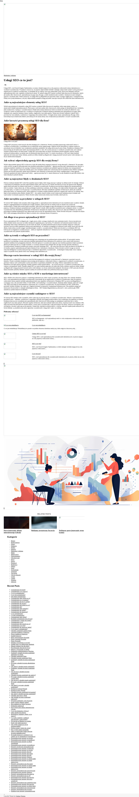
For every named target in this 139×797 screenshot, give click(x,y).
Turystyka (14, 573)
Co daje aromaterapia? (17, 615)
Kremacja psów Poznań (18, 690)
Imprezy (13, 549)
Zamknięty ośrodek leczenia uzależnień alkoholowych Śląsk (23, 653)
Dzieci (13, 544)
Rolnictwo (14, 565)
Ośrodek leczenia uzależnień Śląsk (21, 658)
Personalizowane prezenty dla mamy (22, 753)
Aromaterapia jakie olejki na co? (20, 598)
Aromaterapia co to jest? (18, 625)
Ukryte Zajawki (16, 575)
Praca (12, 559)
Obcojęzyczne (15, 558)
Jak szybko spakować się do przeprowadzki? (19, 725)
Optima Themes (20, 796)
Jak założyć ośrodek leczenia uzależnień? (23, 694)
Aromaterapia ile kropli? (18, 590)
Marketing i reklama (10, 75)
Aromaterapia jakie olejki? (19, 617)
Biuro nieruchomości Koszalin (20, 637)
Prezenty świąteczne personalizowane (22, 747)
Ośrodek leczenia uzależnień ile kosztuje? (23, 692)
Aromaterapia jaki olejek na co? (20, 605)
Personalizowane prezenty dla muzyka (22, 777)
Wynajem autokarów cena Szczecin (21, 701)
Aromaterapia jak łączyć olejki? (20, 602)
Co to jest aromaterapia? (18, 595)
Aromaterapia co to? (17, 622)
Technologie (14, 570)
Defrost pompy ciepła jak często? (21, 728)
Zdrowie (13, 582)
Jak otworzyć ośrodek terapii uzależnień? (23, 680)
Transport (14, 571)
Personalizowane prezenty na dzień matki (23, 759)
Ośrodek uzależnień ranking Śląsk (21, 631)
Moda (13, 553)
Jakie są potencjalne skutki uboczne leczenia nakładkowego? (21, 732)
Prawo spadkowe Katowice (19, 634)
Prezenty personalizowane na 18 (20, 776)
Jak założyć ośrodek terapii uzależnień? (23, 666)
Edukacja (14, 546)
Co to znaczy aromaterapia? (19, 629)
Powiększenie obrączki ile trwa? (20, 648)
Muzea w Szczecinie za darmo (20, 649)
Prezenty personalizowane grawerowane (23, 770)
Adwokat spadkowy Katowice (20, 632)
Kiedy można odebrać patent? (20, 702)
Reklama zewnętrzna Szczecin (43, 530)
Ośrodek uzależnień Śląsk (18, 656)
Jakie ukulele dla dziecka (18, 712)
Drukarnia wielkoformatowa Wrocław (22, 651)
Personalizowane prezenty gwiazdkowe (23, 740)
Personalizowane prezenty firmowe (21, 757)
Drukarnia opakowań (17, 706)
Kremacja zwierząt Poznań (19, 689)
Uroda (13, 577)
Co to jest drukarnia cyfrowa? (20, 711)
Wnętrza (13, 580)
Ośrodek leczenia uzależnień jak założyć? (23, 675)
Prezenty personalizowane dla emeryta (22, 774)
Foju (1, 1)
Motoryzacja (15, 554)
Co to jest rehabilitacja (38, 325)
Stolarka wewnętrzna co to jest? (20, 642)
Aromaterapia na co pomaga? (20, 600)
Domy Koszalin (16, 641)
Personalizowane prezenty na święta (22, 738)
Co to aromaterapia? (17, 613)
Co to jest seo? (36, 354)
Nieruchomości (15, 556)
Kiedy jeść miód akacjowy (19, 723)
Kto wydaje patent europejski (20, 730)
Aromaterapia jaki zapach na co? (21, 624)
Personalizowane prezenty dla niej (21, 752)
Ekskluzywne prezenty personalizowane (23, 791)
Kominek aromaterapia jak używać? (22, 619)
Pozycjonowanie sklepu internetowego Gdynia (13, 531)
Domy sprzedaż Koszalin (18, 639)
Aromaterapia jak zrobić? (18, 610)
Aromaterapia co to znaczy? (19, 591)
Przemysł (14, 563)
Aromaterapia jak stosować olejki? (21, 627)
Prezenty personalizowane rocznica (21, 789)
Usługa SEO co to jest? (39, 333)
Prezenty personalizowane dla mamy (22, 764)
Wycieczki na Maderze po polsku (21, 721)
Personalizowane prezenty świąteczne (22, 748)
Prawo (13, 561)
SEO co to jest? (36, 343)
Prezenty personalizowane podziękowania (23, 782)
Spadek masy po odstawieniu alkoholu (22, 644)
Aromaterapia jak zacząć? (18, 603)
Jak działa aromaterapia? (18, 596)
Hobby (13, 547)
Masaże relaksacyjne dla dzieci (20, 646)
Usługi (13, 578)
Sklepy (13, 566)
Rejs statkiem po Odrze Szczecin (21, 704)
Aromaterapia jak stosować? (19, 612)
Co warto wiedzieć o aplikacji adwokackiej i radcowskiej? (20, 718)
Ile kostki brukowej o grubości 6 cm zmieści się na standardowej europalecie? (23, 735)
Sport (12, 568)
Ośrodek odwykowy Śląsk (19, 695)
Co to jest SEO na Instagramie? (41, 315)
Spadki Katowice (16, 636)
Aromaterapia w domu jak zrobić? (21, 620)
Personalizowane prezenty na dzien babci (23, 786)
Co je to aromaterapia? (17, 593)
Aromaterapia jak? (16, 607)
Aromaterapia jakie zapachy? (19, 608)
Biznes (13, 541)
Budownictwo (15, 542)
